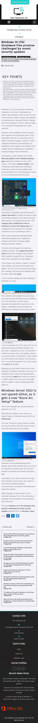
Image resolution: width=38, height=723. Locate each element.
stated (15, 377)
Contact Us (19, 653)
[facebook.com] (8, 516)
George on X (11, 460)
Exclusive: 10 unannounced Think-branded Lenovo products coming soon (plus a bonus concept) (19, 690)
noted (19, 274)
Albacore (10, 342)
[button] (6, 22)
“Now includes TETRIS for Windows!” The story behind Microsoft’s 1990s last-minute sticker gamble (19, 681)
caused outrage (23, 164)
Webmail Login (19, 658)
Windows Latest (24, 57)
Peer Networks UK (9, 57)
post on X (8, 364)
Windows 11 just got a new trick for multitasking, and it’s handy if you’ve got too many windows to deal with (19, 585)
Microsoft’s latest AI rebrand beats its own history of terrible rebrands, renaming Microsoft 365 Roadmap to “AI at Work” (19, 556)
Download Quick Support (20, 2)
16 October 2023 (8, 66)
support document (8, 215)
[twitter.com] (17, 516)
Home (19, 649)
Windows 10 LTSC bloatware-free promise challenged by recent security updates (18, 508)
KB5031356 (6, 419)
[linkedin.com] (13, 516)
